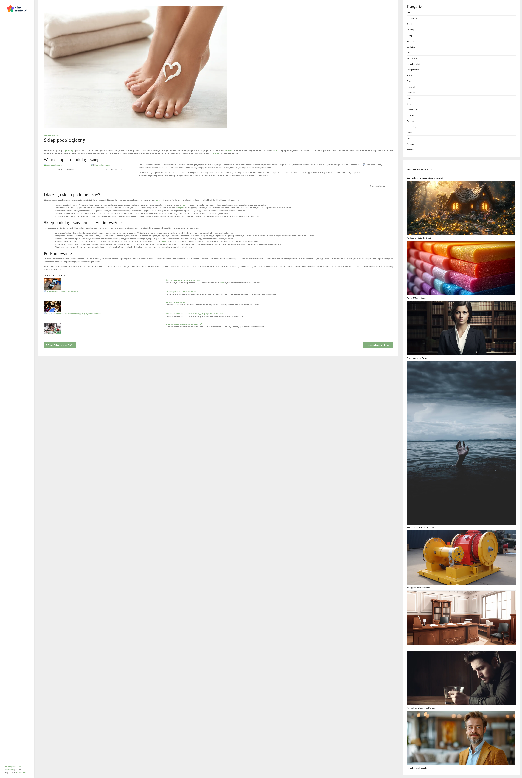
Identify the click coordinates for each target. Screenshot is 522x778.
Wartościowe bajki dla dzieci (419, 238)
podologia (70, 150)
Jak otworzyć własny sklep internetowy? (183, 280)
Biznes (409, 13)
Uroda (55, 135)
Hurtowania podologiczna (378, 345)
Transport (411, 115)
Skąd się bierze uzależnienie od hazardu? (184, 324)
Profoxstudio (21, 772)
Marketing (411, 47)
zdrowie (228, 150)
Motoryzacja (412, 58)
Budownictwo (412, 18)
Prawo (409, 81)
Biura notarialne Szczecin (417, 648)
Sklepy (47, 135)
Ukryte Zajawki (413, 127)
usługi (185, 205)
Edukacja (411, 30)
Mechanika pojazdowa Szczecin (420, 169)
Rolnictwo (411, 92)
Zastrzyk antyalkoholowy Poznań (421, 708)
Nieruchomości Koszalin (417, 768)
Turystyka (411, 121)
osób (275, 150)
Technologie (412, 110)
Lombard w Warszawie (175, 302)
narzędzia (180, 208)
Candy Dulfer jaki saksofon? (60, 345)
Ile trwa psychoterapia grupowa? (421, 527)
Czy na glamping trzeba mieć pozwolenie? (425, 178)
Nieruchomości (413, 64)
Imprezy (410, 41)
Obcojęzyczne (413, 70)
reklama (164, 241)
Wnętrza (410, 144)
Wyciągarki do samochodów (419, 587)
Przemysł (411, 87)
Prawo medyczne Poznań (418, 358)
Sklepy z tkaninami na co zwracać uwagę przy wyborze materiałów (194, 313)
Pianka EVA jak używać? (417, 298)
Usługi (409, 138)
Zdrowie (410, 150)
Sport (409, 104)
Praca (409, 75)
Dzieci (409, 24)
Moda (409, 53)
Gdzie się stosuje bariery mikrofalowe (182, 291)
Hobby (409, 35)
